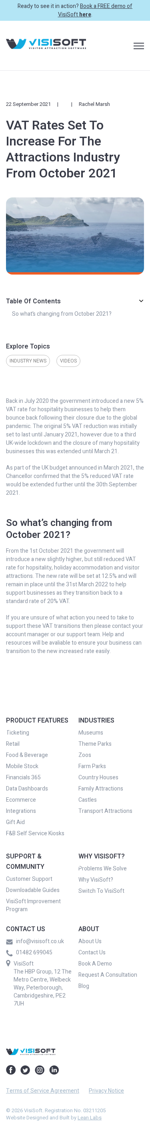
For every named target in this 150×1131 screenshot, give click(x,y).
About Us (90, 942)
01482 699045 (34, 953)
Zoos (84, 755)
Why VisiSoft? (95, 880)
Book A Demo (95, 964)
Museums (90, 733)
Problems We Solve (102, 869)
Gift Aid (15, 822)
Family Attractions (100, 789)
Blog (83, 986)
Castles (87, 800)
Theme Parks (95, 744)
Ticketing (17, 733)
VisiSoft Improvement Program (33, 906)
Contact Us (92, 953)
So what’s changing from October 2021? (62, 314)
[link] (46, 45)
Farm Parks (92, 767)
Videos (68, 360)
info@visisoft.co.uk (40, 942)
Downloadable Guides (33, 890)
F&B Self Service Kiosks (35, 834)
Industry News (28, 360)
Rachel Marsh (94, 104)
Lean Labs (90, 1117)
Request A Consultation (107, 975)
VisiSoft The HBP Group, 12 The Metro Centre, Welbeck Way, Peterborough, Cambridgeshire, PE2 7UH (43, 984)
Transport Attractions (105, 811)
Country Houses (98, 778)
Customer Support (29, 879)
